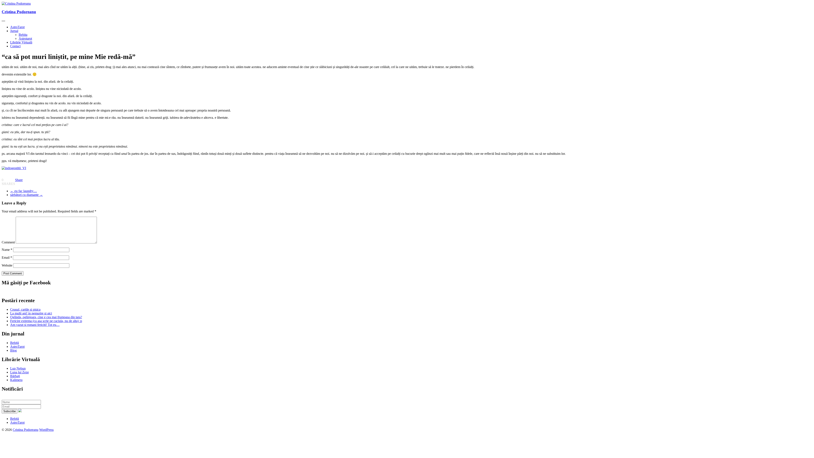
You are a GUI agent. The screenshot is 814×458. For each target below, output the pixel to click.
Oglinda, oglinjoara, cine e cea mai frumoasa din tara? (46, 317)
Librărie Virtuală (21, 42)
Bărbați (15, 376)
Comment (8, 242)
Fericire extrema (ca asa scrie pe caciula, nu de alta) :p (46, 321)
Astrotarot (25, 38)
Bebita (23, 34)
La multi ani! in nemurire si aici (31, 313)
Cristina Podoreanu (19, 12)
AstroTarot (17, 27)
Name (7, 249)
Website (7, 265)
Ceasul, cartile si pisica (25, 309)
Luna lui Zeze (19, 372)
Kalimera (16, 380)
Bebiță (14, 343)
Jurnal (14, 31)
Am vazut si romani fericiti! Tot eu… (35, 325)
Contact (15, 46)
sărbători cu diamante (26, 195)
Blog (13, 350)
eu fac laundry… (23, 191)
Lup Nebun (18, 368)
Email (7, 257)
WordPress (46, 429)
